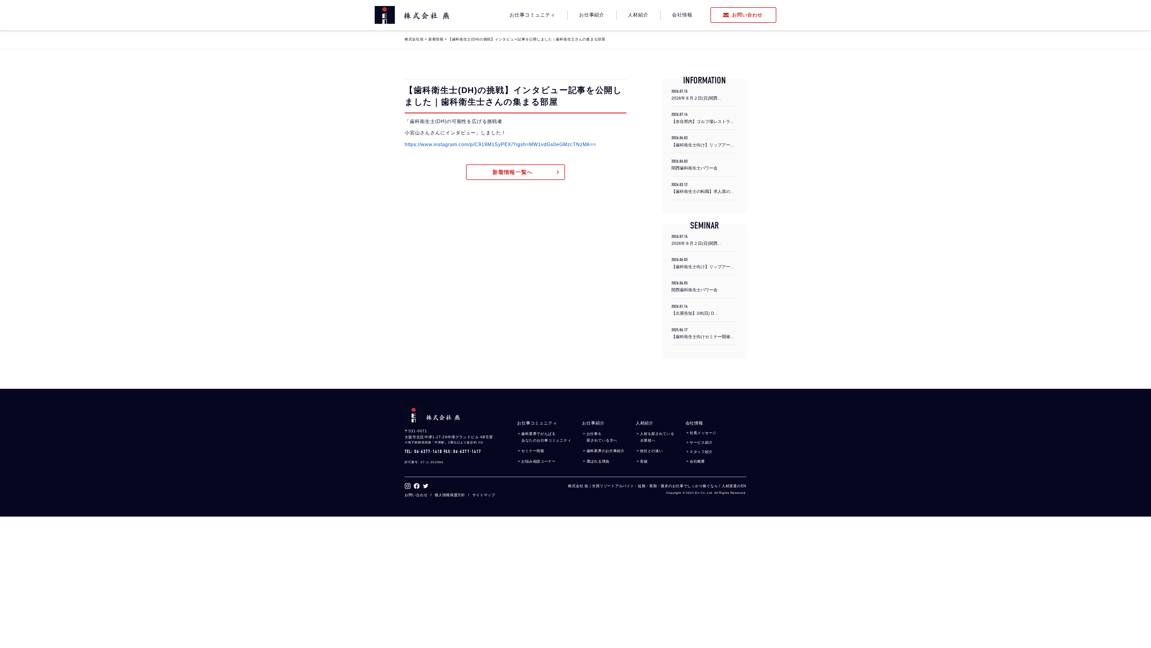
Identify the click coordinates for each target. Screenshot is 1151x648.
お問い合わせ (747, 14)
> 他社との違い (651, 451)
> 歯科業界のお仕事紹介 (606, 451)
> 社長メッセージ (703, 433)
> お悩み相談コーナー (539, 461)
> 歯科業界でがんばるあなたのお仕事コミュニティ (546, 437)
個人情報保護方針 (450, 495)
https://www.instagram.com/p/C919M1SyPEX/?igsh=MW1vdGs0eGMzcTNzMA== (500, 144)
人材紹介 (638, 14)
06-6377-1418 (428, 451)
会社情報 (682, 14)
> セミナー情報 (533, 451)
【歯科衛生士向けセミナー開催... (702, 333)
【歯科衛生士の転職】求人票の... (702, 188)
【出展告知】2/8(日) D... (694, 310)
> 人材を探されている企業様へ (657, 437)
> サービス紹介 (701, 442)
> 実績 (644, 461)
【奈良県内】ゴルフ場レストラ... (702, 118)
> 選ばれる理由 (598, 461)
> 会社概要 (697, 461)
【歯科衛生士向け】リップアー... (702, 141)
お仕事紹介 (592, 14)
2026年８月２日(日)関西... (696, 94)
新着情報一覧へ (512, 172)
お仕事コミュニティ (532, 14)
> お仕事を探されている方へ (602, 437)
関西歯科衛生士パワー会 (694, 164)
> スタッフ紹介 (701, 452)
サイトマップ (483, 495)
